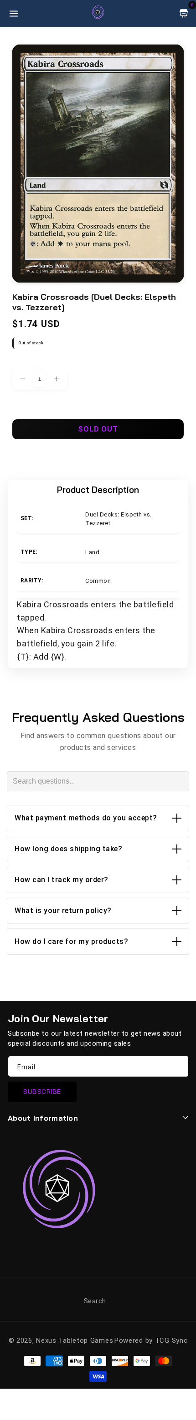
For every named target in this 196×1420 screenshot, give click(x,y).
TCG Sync (171, 1340)
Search (95, 1301)
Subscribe (42, 1091)
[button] (98, 818)
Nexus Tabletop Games (74, 1340)
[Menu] (14, 14)
